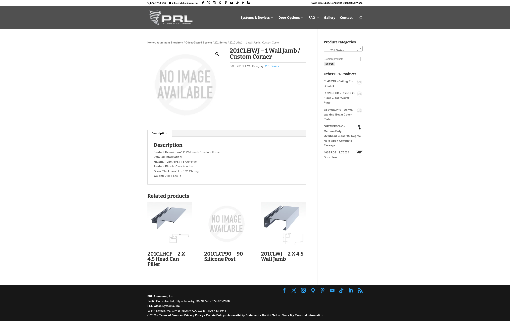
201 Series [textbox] (342, 50)
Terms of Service (170, 315)
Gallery (329, 18)
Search (329, 63)
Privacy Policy (193, 315)
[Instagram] (214, 2)
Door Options (289, 18)
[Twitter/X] (208, 2)
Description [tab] (159, 133)
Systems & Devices (255, 18)
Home (151, 42)
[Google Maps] (220, 2)
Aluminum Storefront (170, 42)
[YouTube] (231, 2)
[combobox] (343, 48)
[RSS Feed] (248, 2)
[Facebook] (202, 2)
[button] (217, 54)
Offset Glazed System (198, 42)
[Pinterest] (226, 2)
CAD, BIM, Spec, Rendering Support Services (337, 3)
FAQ (312, 18)
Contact (346, 18)
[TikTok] (237, 3)
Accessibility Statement (243, 315)
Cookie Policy (215, 315)
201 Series (220, 42)
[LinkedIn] (242, 2)
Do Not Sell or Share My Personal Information (292, 315)
